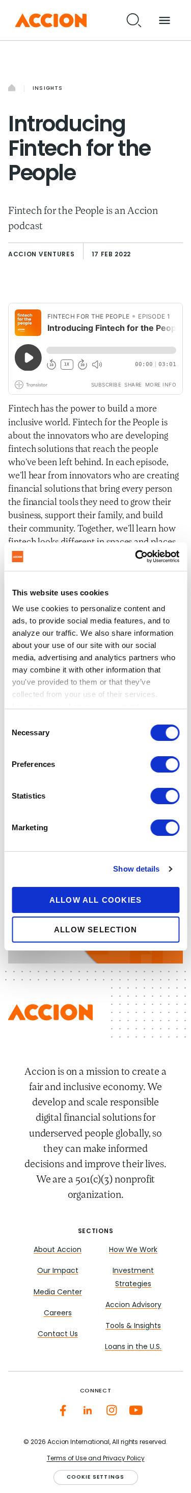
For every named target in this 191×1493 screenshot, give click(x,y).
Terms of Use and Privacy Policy (96, 1459)
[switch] (164, 764)
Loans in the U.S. (133, 1347)
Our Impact (57, 1271)
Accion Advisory (133, 1305)
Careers (58, 1313)
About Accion (57, 1250)
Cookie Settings (96, 1477)
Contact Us (58, 1334)
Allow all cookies (95, 900)
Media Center (58, 1292)
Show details (136, 868)
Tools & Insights (133, 1326)
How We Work (133, 1250)
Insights (48, 88)
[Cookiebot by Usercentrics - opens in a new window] (136, 556)
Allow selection (95, 929)
